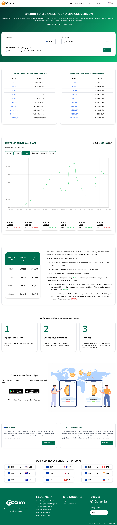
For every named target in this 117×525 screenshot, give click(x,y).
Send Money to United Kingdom (46, 504)
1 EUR (14, 83)
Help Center (92, 523)
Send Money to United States (45, 501)
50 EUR (13, 98)
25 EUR (13, 94)
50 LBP (74, 98)
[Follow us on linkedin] (105, 501)
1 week (17, 153)
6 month (35, 153)
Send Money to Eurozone (44, 510)
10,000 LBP (74, 118)
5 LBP (74, 87)
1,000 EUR (14, 110)
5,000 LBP (74, 114)
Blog (64, 501)
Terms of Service (101, 523)
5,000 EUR (14, 114)
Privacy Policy (112, 523)
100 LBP (74, 102)
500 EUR (14, 106)
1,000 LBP (74, 110)
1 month (26, 153)
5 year (52, 153)
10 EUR (13, 91)
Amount (9, 37)
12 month (44, 153)
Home (70, 3)
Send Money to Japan (43, 513)
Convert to (65, 37)
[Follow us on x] (96, 501)
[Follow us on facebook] (91, 501)
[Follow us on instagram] (101, 501)
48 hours (9, 153)
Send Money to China (43, 515)
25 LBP (74, 94)
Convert (107, 50)
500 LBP (74, 106)
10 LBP (74, 91)
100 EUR (14, 102)
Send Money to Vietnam (44, 507)
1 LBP (74, 83)
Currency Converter (69, 504)
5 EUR (14, 87)
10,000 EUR (14, 118)
